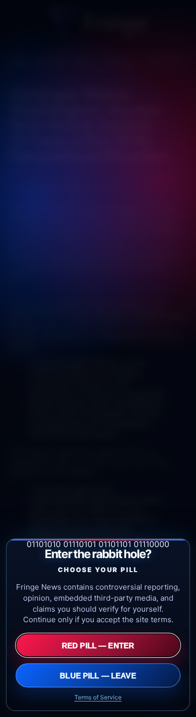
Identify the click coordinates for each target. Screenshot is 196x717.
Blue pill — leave (98, 675)
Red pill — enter (98, 645)
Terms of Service (98, 697)
